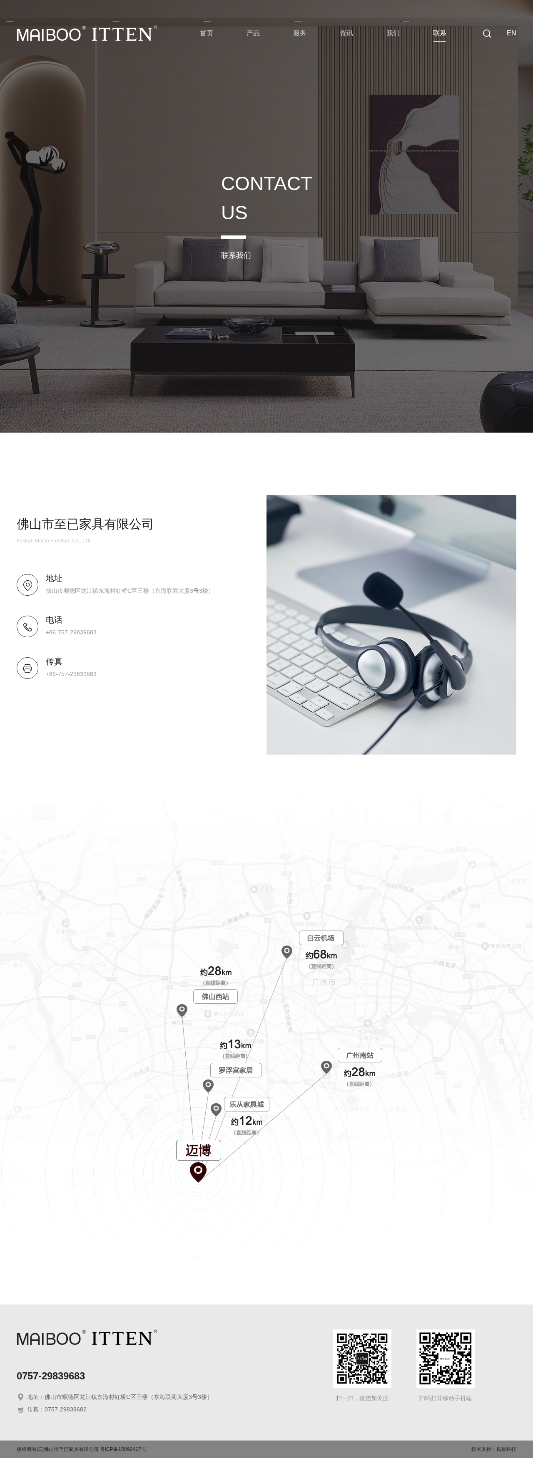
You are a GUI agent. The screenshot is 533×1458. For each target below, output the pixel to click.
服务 (299, 33)
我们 (393, 33)
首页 (206, 33)
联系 (439, 33)
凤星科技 (506, 1449)
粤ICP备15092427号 (123, 1449)
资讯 (346, 33)
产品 (253, 33)
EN (511, 33)
